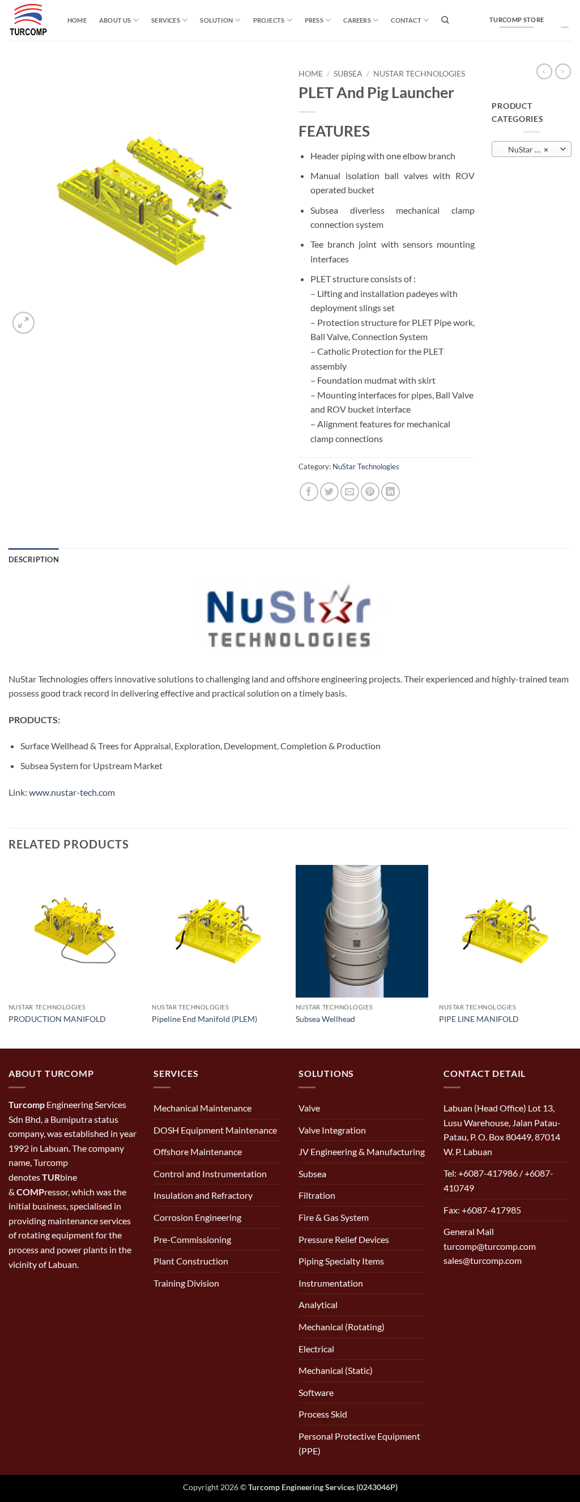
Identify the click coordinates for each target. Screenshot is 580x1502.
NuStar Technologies (419, 73)
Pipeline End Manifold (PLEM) (204, 1019)
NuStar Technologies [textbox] (531, 149)
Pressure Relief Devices (343, 1239)
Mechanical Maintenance (202, 1107)
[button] (23, 323)
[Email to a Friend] (349, 491)
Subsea (348, 73)
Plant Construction (190, 1260)
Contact (406, 20)
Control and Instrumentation (210, 1173)
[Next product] (544, 71)
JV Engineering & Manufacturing (361, 1151)
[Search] (445, 20)
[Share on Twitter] (329, 491)
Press (314, 20)
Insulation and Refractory (203, 1195)
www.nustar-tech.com (72, 792)
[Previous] (9, 955)
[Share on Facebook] (309, 491)
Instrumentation (330, 1283)
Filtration (316, 1195)
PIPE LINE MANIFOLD (479, 1019)
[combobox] (532, 149)
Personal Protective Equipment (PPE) (359, 1443)
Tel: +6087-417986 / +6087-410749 (498, 1180)
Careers (357, 20)
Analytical (318, 1304)
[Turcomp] (29, 20)
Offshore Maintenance (197, 1151)
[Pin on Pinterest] (370, 491)
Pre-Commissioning (192, 1239)
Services (165, 20)
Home (77, 20)
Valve (309, 1107)
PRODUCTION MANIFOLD (57, 1019)
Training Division (186, 1283)
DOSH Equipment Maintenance (215, 1130)
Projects (269, 20)
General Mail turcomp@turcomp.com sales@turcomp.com (489, 1246)
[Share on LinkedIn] (390, 491)
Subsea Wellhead (325, 1019)
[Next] (570, 955)
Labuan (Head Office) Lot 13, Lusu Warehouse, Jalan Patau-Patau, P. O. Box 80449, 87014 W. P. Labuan (502, 1129)
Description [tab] (33, 559)
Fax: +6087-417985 (482, 1209)
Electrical (316, 1348)
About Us (115, 20)
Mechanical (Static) (335, 1370)
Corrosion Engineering (197, 1217)
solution (216, 20)
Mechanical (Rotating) (341, 1326)
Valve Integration (332, 1130)
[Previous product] (563, 71)
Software (316, 1392)
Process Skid (322, 1413)
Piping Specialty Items (341, 1260)
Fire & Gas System (333, 1217)
